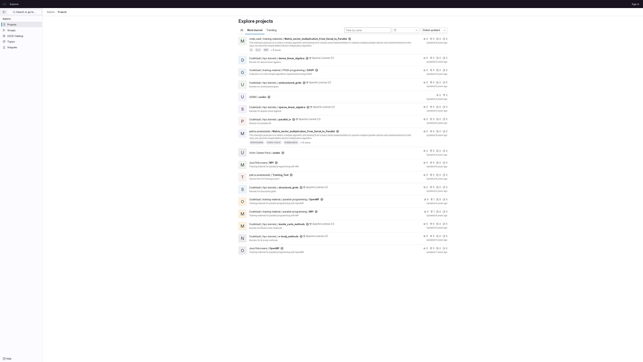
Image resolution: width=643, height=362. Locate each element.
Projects (62, 12)
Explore (14, 4)
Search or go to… (25, 12)
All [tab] (241, 30)
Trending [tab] (271, 30)
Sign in (635, 4)
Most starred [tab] (254, 30)
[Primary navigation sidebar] (4, 12)
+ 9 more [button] (276, 50)
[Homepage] (4, 4)
